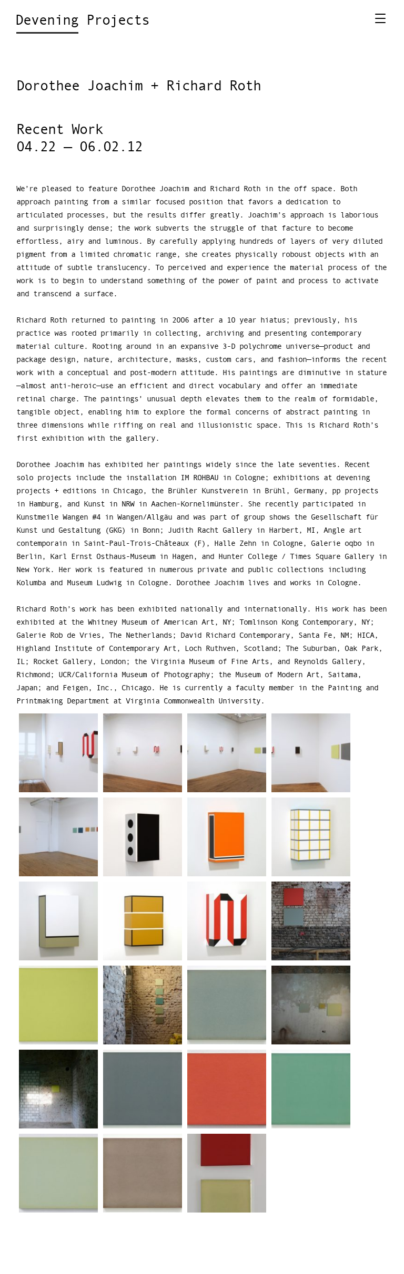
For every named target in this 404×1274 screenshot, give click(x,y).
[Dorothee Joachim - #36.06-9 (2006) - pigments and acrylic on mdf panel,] (227, 1005)
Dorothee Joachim (79, 86)
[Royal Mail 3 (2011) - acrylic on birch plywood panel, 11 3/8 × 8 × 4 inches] (58, 921)
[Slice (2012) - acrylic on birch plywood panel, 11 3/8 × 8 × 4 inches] (311, 837)
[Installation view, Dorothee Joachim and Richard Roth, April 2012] (58, 753)
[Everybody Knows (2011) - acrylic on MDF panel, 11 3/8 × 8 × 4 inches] (142, 921)
